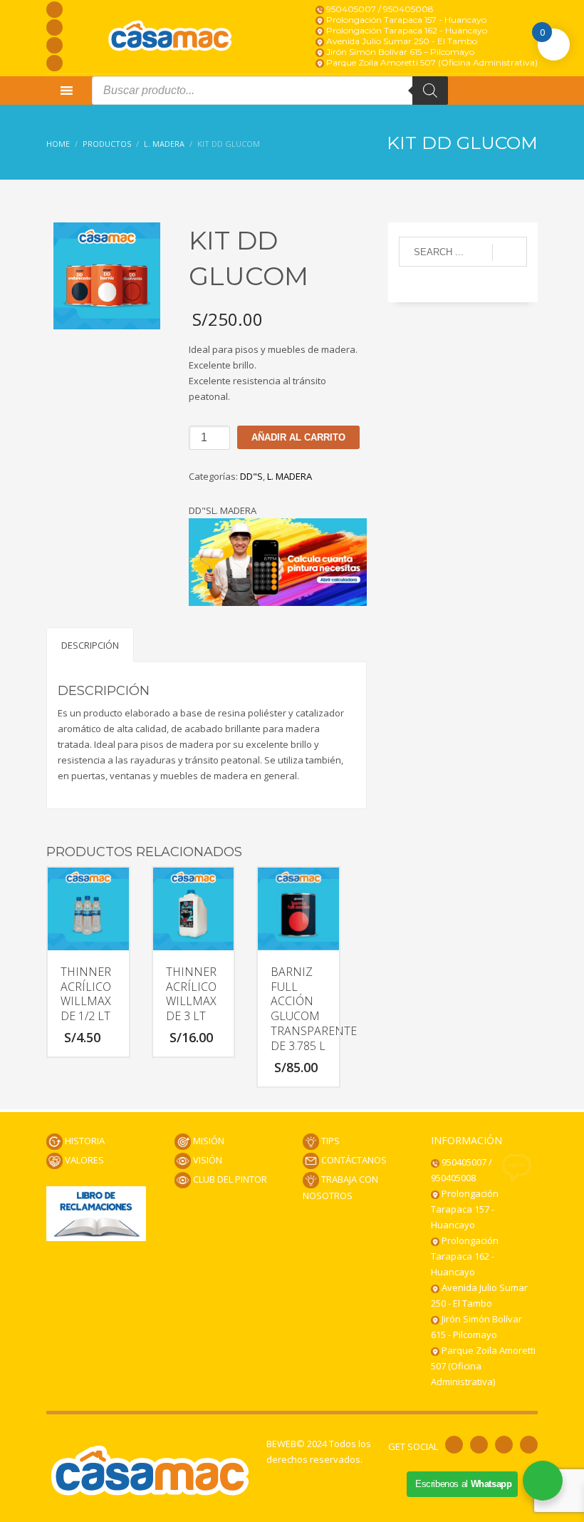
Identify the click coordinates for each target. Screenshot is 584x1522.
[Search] (430, 90)
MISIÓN (207, 1140)
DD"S (251, 476)
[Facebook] (54, 9)
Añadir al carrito (298, 437)
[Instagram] (54, 27)
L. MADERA (289, 476)
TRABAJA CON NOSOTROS (340, 1187)
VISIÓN (206, 1159)
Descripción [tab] (90, 645)
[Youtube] (54, 45)
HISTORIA (84, 1140)
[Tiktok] (54, 63)
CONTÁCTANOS (353, 1159)
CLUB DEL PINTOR (229, 1179)
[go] (509, 252)
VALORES (83, 1159)
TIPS (329, 1140)
